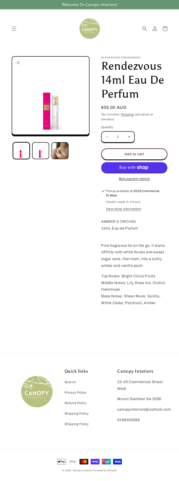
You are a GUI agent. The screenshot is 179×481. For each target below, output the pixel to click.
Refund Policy (75, 403)
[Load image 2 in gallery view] (40, 150)
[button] (14, 29)
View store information (123, 209)
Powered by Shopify (105, 470)
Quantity (107, 127)
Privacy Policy (75, 392)
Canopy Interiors (82, 470)
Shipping (127, 114)
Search (70, 382)
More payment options (134, 178)
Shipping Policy (77, 413)
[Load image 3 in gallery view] (60, 150)
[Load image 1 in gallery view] (21, 150)
